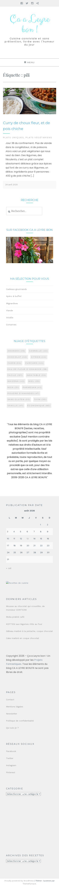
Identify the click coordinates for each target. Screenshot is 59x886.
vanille (16, 405)
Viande (9, 310)
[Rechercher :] (24, 211)
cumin (14, 363)
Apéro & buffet (13, 296)
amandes (16, 351)
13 (28, 538)
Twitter (9, 758)
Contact (10, 699)
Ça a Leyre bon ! (29, 24)
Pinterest (10, 772)
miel (34, 381)
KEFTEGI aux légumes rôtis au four (24, 624)
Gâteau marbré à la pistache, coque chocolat (29, 631)
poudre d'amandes (24, 393)
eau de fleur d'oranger (28, 369)
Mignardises (12, 303)
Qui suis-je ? (12, 728)
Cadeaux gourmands (16, 289)
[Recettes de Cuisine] (17, 583)
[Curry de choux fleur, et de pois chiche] (29, 113)
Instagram (11, 765)
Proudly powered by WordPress (19, 881)
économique (39, 405)
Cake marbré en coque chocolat (22, 638)
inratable (36, 375)
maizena (16, 381)
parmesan (32, 387)
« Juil (8, 568)
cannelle (38, 351)
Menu (31, 62)
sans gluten (19, 399)
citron (39, 357)
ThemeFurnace (29, 884)
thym (40, 399)
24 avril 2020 (11, 184)
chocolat (17, 357)
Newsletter (11, 713)
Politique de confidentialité (20, 720)
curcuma (34, 363)
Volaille (9, 317)
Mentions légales (14, 706)
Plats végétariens (39, 137)
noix (13, 387)
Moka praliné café (15, 617)
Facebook (11, 751)
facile (15, 375)
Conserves (11, 324)
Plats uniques (13, 137)
